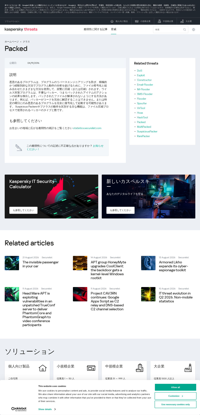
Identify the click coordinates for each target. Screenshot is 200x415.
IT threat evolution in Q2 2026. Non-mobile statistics (176, 297)
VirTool (141, 108)
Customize (173, 396)
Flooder (141, 98)
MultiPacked (144, 126)
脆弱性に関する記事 (95, 29)
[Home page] (22, 29)
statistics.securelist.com (87, 128)
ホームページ (12, 41)
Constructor (144, 79)
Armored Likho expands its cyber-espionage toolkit (173, 266)
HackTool (142, 117)
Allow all (175, 387)
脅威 (113, 29)
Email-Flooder (145, 84)
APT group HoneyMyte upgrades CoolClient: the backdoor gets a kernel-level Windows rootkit (108, 270)
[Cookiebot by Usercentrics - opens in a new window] (19, 409)
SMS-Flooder (145, 93)
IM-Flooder (143, 89)
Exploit (141, 75)
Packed (141, 122)
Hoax (140, 112)
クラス (26, 41)
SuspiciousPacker (147, 131)
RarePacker (143, 136)
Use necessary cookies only (175, 404)
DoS (139, 70)
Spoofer (142, 103)
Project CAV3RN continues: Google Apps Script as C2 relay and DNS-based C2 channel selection (107, 301)
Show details (45, 409)
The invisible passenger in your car (41, 264)
